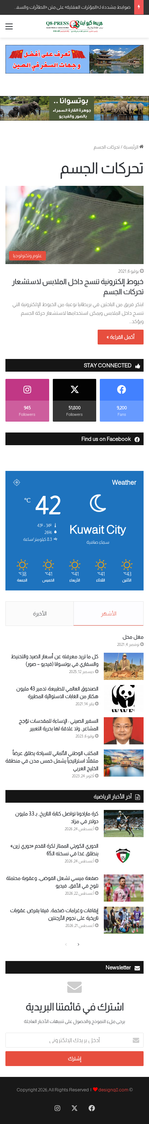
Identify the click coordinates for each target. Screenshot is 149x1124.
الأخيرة (40, 613)
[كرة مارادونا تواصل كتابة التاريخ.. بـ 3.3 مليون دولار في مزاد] (124, 823)
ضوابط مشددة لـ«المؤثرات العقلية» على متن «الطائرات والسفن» (71, 7)
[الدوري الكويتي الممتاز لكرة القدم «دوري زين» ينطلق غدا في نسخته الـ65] (124, 855)
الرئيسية (131, 147)
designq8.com (113, 1089)
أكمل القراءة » (121, 337)
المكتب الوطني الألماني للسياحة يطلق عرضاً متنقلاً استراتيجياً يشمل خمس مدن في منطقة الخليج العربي (51, 760)
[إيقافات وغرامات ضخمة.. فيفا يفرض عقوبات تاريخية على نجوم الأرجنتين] (124, 920)
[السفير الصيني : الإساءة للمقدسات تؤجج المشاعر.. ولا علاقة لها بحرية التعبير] (124, 730)
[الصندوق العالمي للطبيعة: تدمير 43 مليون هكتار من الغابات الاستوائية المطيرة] (124, 698)
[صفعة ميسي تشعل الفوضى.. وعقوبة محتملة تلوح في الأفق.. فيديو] (124, 888)
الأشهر (108, 613)
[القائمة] (9, 29)
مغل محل (133, 637)
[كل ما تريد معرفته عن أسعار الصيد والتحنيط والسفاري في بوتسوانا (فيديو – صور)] (124, 666)
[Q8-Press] (74, 26)
